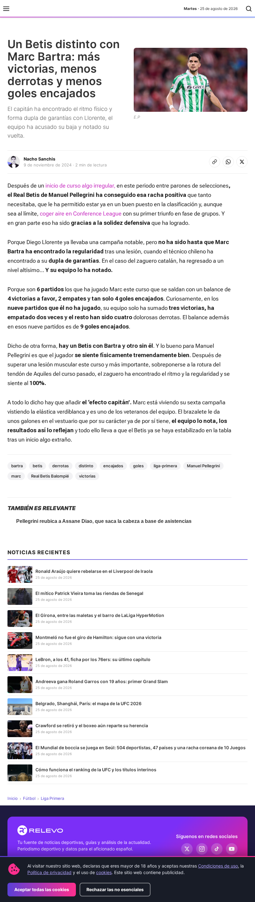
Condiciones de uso (218, 865)
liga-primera (165, 465)
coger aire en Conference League (80, 213)
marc (16, 476)
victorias (87, 476)
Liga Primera (52, 798)
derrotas (60, 465)
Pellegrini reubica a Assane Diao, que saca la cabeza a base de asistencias (104, 521)
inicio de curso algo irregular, (80, 185)
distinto (86, 465)
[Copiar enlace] (214, 161)
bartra (17, 465)
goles (138, 465)
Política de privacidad (49, 872)
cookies (104, 872)
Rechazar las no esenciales (115, 889)
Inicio (12, 798)
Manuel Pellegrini (203, 465)
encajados (113, 465)
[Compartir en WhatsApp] (228, 161)
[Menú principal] (6, 8)
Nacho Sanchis (39, 158)
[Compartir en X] (242, 161)
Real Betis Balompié (50, 476)
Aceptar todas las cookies (41, 889)
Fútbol (29, 798)
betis (37, 465)
